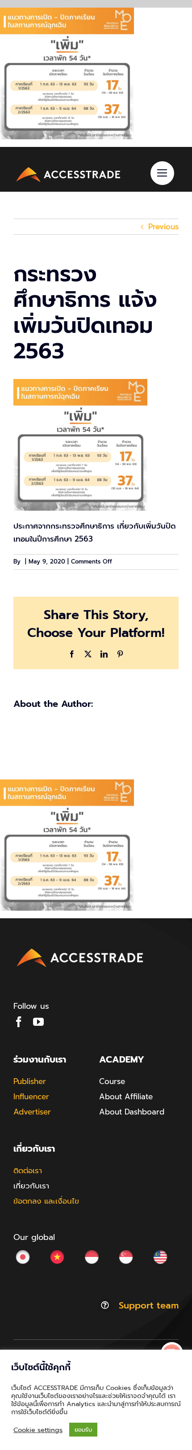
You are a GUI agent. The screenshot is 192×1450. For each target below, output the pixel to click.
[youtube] (38, 1021)
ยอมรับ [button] (83, 1429)
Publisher (29, 1081)
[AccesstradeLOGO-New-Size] (68, 168)
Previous (163, 226)
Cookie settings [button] (38, 1430)
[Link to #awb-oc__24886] (162, 173)
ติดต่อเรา (27, 1170)
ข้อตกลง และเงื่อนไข (46, 1201)
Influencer (31, 1096)
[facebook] (18, 1021)
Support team (149, 1305)
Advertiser (32, 1112)
